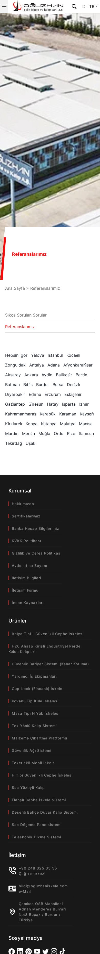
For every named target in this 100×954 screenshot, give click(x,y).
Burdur (42, 384)
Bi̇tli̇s (28, 384)
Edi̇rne (35, 394)
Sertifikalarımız (26, 516)
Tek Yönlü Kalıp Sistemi (34, 725)
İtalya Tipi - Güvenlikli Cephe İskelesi (48, 634)
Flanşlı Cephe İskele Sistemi (39, 800)
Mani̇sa (86, 423)
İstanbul (55, 355)
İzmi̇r (84, 404)
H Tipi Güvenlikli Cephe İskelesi (42, 775)
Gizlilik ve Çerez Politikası (37, 553)
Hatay (52, 404)
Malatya (67, 423)
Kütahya (48, 423)
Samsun (86, 433)
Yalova (37, 355)
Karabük (48, 413)
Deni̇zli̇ (73, 384)
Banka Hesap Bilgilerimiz (35, 528)
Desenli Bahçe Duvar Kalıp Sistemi (45, 812)
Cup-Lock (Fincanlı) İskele (37, 688)
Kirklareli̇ (13, 423)
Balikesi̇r (64, 374)
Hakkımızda (23, 503)
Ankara (31, 374)
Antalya (36, 365)
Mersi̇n (28, 433)
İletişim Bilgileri (26, 578)
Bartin (81, 374)
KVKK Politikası (26, 541)
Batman (12, 384)
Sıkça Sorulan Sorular (26, 315)
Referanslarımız (20, 326)
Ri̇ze (71, 433)
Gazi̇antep (15, 404)
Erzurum (53, 394)
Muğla (44, 433)
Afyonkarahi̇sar (78, 365)
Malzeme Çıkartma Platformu (39, 738)
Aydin (47, 374)
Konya (31, 423)
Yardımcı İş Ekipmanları (34, 676)
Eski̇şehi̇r (73, 394)
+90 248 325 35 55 (38, 868)
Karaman (67, 413)
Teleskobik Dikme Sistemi (36, 837)
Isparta (69, 404)
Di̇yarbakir (15, 394)
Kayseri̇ (87, 413)
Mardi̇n (11, 433)
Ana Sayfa (15, 288)
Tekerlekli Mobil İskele (33, 763)
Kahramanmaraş (20, 413)
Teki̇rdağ (13, 443)
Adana (53, 365)
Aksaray (13, 374)
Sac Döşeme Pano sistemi (37, 824)
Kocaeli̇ (73, 355)
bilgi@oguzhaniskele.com (43, 886)
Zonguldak (15, 365)
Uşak (30, 443)
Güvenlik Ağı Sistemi (31, 750)
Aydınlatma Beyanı (29, 565)
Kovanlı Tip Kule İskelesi (35, 701)
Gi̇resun (35, 404)
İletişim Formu (25, 590)
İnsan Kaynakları (28, 602)
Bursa (58, 384)
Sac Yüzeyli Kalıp (28, 787)
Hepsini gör (16, 355)
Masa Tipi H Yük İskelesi (35, 713)
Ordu (58, 433)
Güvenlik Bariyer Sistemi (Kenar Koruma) (50, 664)
